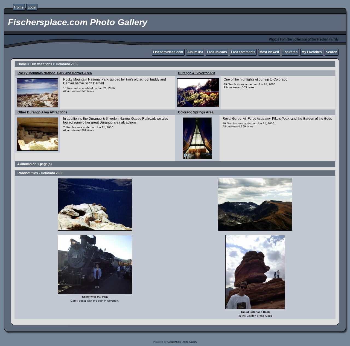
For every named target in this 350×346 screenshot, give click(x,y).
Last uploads (217, 52)
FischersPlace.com (168, 52)
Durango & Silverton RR (196, 73)
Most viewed (269, 52)
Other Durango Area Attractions (42, 112)
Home (19, 7)
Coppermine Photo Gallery (182, 342)
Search (331, 52)
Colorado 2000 (67, 64)
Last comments (243, 52)
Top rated (290, 52)
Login (32, 7)
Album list (195, 52)
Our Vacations (41, 64)
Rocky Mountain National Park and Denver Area (55, 73)
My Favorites (312, 52)
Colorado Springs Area (196, 112)
